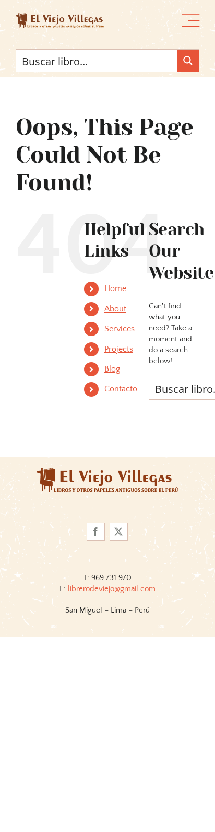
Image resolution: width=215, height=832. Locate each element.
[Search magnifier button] (188, 61)
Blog (112, 369)
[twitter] (119, 532)
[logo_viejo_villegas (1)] (60, 17)
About (115, 309)
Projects (118, 349)
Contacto (120, 389)
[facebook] (96, 532)
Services (119, 328)
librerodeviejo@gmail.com (112, 588)
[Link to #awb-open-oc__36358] (190, 21)
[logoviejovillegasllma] (107, 471)
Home (115, 288)
